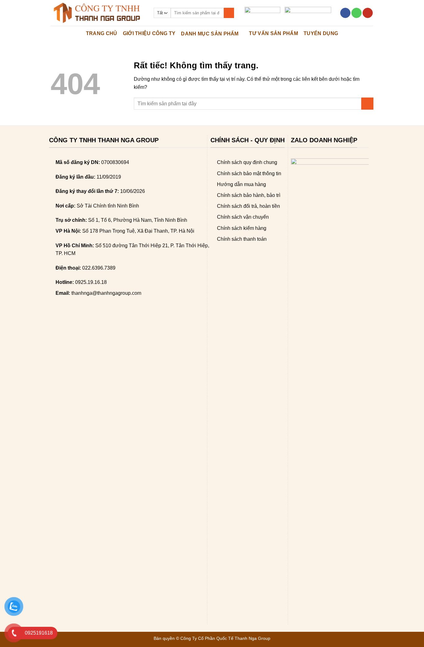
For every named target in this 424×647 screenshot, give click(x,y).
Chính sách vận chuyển (243, 217)
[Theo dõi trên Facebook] (345, 13)
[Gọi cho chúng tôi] (356, 13)
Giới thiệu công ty (149, 33)
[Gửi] (229, 13)
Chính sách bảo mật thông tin (249, 173)
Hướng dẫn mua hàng (241, 184)
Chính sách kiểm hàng (241, 228)
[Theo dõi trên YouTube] (368, 13)
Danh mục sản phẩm (209, 33)
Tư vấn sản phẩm (273, 33)
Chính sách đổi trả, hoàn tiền (248, 206)
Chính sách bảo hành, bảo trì (248, 195)
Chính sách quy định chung (247, 162)
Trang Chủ (101, 33)
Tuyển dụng (321, 33)
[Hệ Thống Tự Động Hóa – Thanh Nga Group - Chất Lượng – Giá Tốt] (97, 13)
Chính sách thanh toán (242, 239)
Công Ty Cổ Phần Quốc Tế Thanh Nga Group (225, 638)
